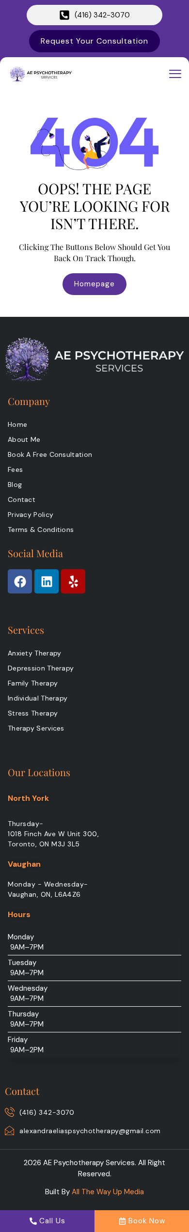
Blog (15, 484)
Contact (21, 499)
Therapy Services (36, 728)
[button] (175, 74)
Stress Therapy (33, 713)
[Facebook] (20, 581)
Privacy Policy (30, 514)
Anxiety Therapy (35, 653)
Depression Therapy (41, 668)
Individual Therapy (37, 698)
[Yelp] (73, 581)
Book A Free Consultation (50, 454)
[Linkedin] (46, 581)
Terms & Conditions (41, 529)
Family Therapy (33, 683)
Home (17, 424)
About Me (24, 439)
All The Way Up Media (108, 1192)
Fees (15, 469)
